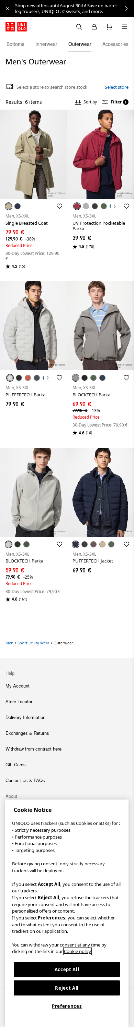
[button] (33, 154)
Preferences (67, 1006)
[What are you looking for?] (79, 26)
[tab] (15, 43)
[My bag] (109, 26)
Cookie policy (77, 951)
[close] (7, 8)
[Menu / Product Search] (124, 26)
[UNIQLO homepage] (16, 26)
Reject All (67, 988)
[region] (67, 913)
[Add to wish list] (59, 206)
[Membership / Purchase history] (94, 26)
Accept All (67, 969)
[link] (74, 8)
